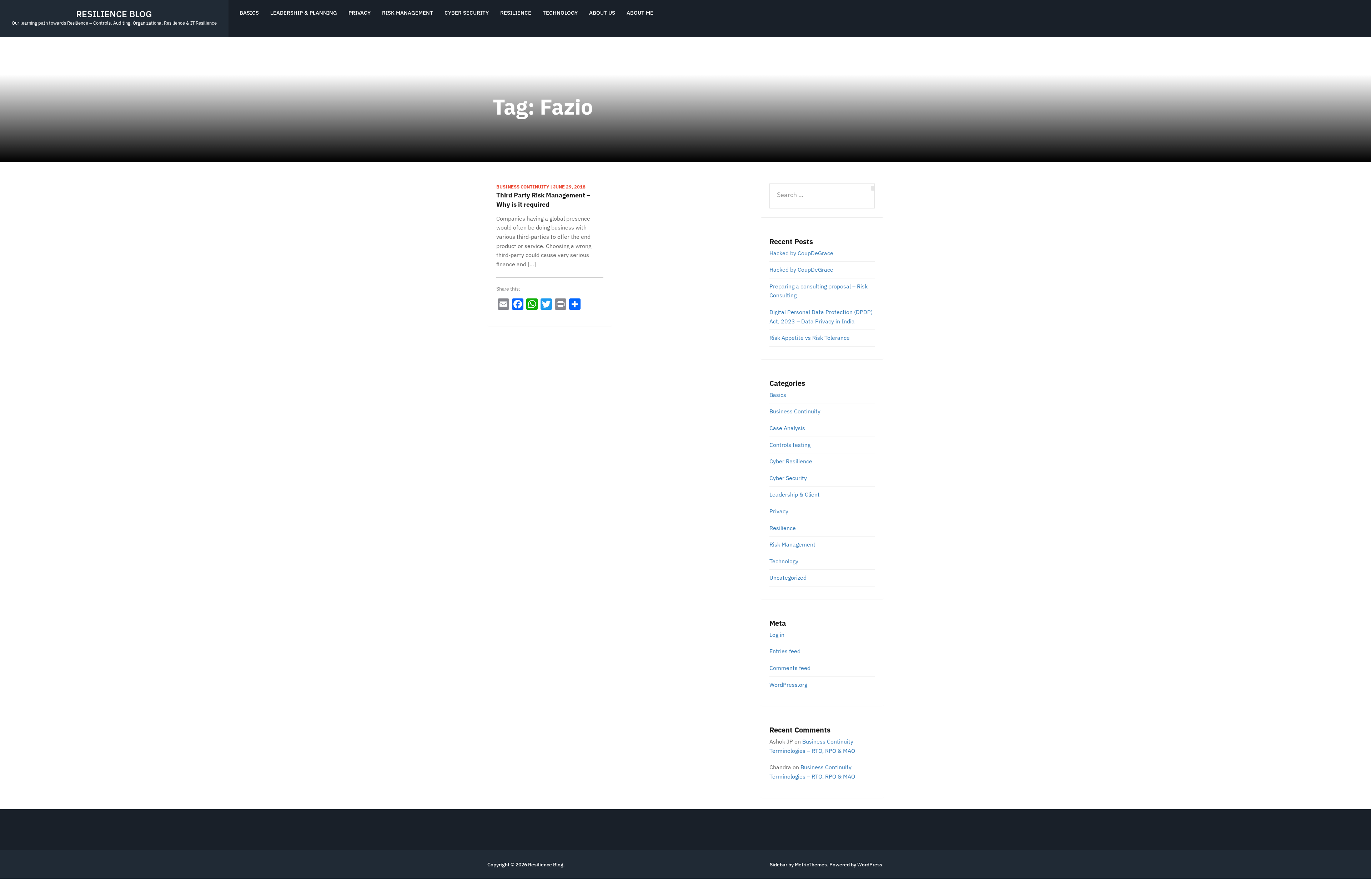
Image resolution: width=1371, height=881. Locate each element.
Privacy (359, 12)
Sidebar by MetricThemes (798, 864)
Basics (249, 12)
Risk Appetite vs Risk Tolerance (809, 337)
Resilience (515, 12)
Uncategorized (788, 577)
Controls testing (789, 444)
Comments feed (789, 667)
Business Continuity (794, 411)
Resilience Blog (114, 14)
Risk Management (407, 12)
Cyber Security (467, 12)
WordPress (869, 864)
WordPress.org (788, 684)
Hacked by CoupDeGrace (801, 253)
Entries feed (784, 651)
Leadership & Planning (303, 12)
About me (640, 12)
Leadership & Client (794, 494)
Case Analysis (787, 428)
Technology (560, 12)
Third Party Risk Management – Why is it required (543, 199)
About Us (602, 12)
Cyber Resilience (790, 461)
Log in (776, 634)
